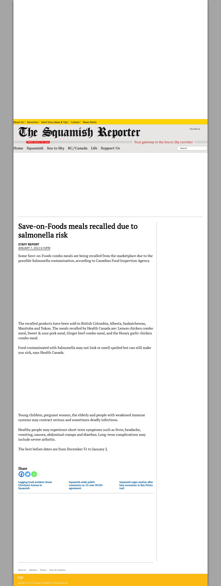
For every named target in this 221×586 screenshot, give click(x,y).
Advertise (33, 570)
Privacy (43, 570)
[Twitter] (28, 474)
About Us (22, 570)
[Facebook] (21, 474)
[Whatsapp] (34, 474)
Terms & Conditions (57, 570)
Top (20, 578)
